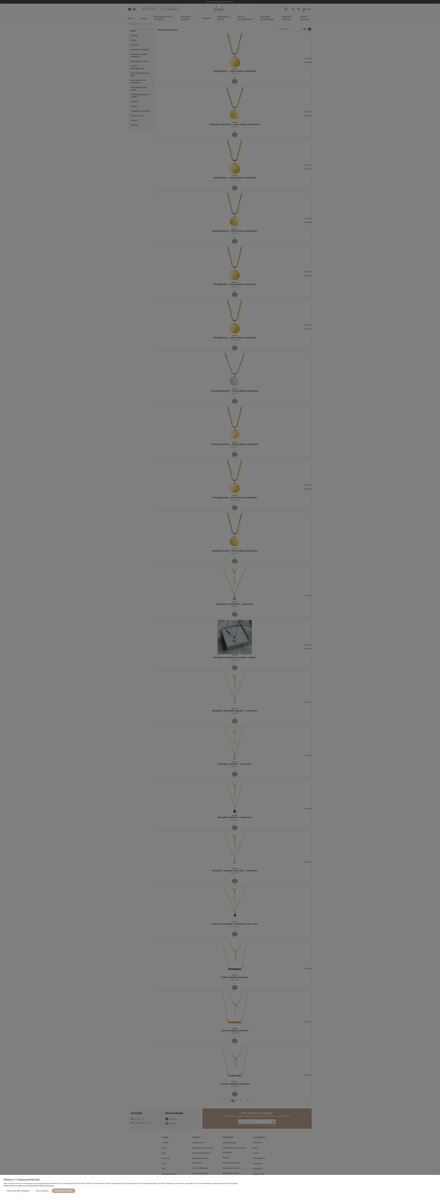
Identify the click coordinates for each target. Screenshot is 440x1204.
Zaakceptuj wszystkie (63, 1191)
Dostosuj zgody (42, 1191)
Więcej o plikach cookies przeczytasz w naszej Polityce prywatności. (29, 1185)
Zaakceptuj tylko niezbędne (18, 1191)
